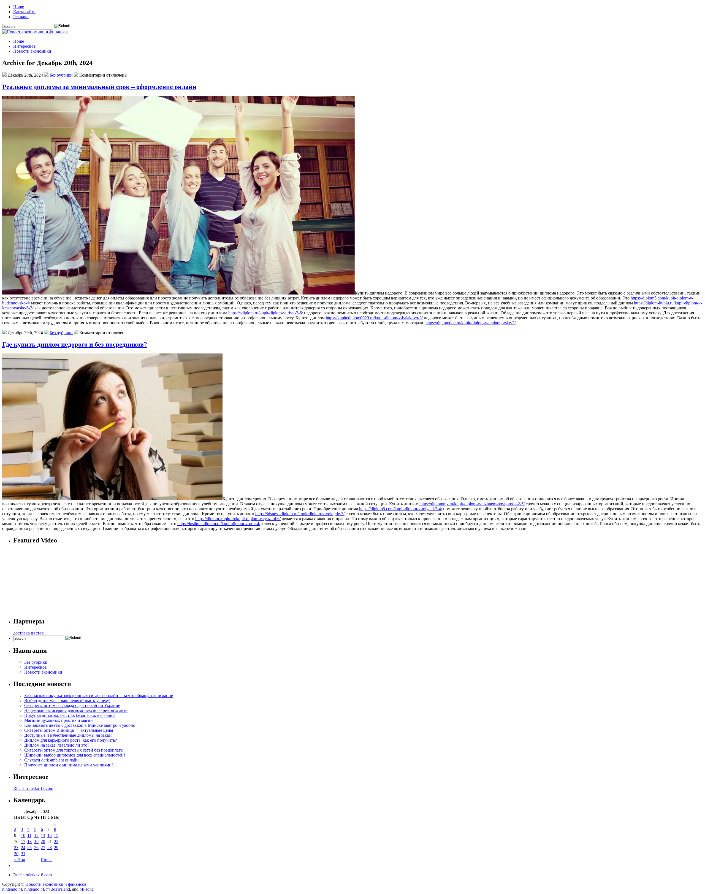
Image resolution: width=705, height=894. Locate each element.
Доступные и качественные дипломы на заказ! (68, 735)
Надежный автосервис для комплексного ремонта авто (76, 710)
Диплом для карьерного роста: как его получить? (70, 740)
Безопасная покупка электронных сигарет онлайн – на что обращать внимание (98, 695)
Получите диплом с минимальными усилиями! (68, 765)
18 (29, 841)
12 (36, 835)
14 (49, 835)
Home (18, 6)
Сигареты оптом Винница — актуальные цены (68, 730)
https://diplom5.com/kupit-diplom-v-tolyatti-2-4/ (400, 508)
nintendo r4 (12, 889)
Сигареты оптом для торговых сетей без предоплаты (74, 750)
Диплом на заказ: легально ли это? (56, 745)
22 (56, 841)
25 (29, 847)
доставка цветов (28, 633)
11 (29, 835)
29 (56, 847)
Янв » (46, 859)
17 (23, 841)
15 (56, 835)
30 (16, 853)
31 (23, 853)
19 (36, 841)
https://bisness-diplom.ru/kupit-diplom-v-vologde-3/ (300, 513)
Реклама (21, 16)
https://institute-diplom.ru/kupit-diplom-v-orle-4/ (218, 523)
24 (23, 847)
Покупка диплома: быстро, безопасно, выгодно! (69, 715)
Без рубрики (61, 75)
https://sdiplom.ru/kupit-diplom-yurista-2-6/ (265, 312)
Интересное (24, 46)
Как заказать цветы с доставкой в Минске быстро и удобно (79, 725)
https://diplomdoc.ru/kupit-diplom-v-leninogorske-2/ (470, 322)
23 (16, 847)
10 (23, 835)
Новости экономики (32, 51)
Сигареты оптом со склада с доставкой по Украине (72, 705)
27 (43, 847)
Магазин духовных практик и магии (58, 720)
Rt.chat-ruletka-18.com (33, 788)
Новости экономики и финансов (55, 884)
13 (43, 835)
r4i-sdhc (87, 889)
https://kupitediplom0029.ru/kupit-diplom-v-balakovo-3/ (374, 317)
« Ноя (19, 859)
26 (36, 847)
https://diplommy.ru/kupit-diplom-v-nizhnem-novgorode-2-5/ (472, 503)
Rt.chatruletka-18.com (32, 875)
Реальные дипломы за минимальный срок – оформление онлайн (99, 86)
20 (43, 841)
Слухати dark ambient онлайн (51, 760)
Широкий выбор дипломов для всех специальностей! (74, 755)
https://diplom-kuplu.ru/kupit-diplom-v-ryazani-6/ (238, 518)
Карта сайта (24, 11)
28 (49, 847)
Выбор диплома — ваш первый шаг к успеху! (67, 700)
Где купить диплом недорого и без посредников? (74, 344)
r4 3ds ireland (58, 889)
